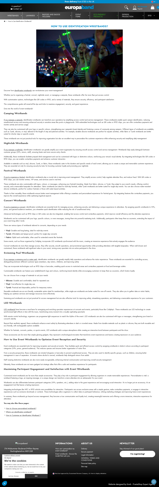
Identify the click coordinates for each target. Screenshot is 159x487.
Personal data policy (88, 463)
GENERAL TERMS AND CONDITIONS (90, 459)
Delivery (84, 448)
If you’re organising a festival (14, 177)
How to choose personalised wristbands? (21, 408)
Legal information (87, 455)
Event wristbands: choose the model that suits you (66, 455)
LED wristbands (9, 309)
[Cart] (152, 7)
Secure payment (87, 452)
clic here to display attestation (97, 473)
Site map (84, 466)
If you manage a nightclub (13, 149)
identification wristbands (23, 90)
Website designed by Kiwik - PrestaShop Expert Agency (131, 484)
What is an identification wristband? (19, 412)
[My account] (135, 8)
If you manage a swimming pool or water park (20, 259)
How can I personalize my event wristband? (64, 449)
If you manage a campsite (13, 120)
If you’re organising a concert (14, 207)
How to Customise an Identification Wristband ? (23, 415)
